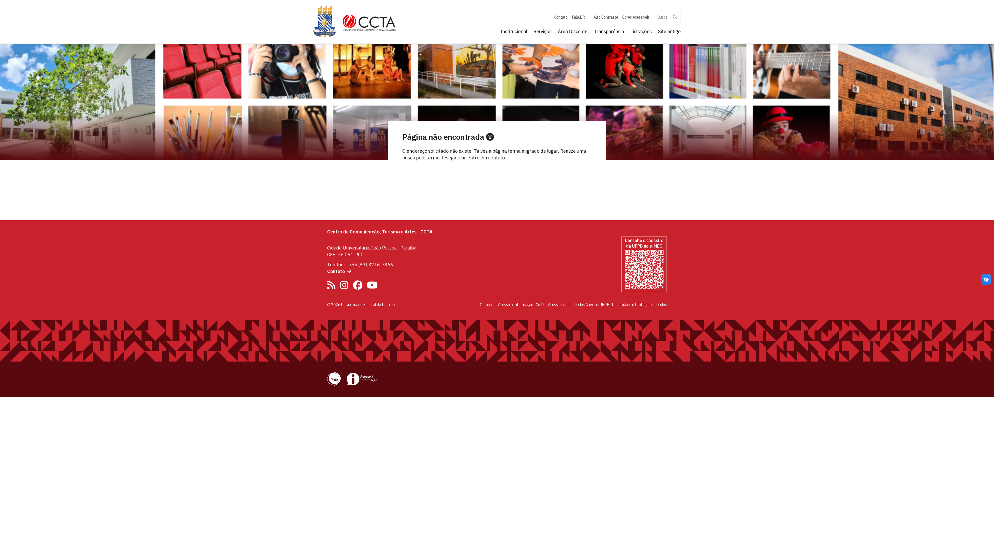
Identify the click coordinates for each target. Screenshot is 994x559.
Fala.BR (578, 17)
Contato (561, 17)
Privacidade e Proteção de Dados (639, 304)
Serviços (542, 31)
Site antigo (669, 31)
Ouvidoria (487, 304)
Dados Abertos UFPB (591, 304)
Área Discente (573, 31)
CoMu (540, 304)
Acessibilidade (560, 304)
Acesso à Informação (515, 304)
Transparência (609, 31)
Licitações (641, 31)
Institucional (514, 31)
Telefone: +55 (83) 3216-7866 (360, 265)
